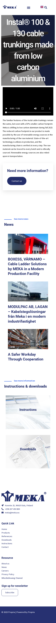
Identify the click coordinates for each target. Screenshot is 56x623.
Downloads (28, 449)
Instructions (28, 410)
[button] (28, 7)
